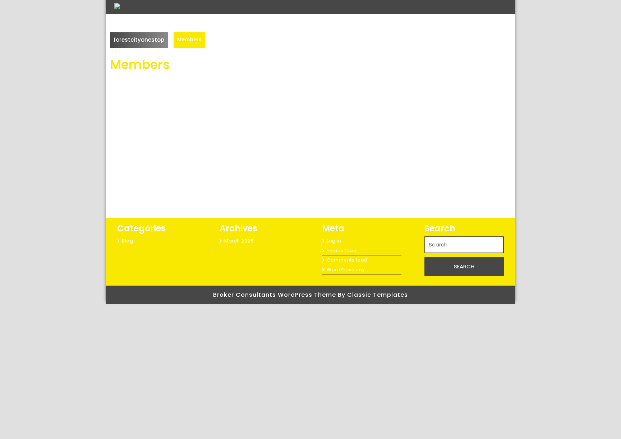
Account (230, 308)
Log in (334, 240)
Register (230, 409)
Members (230, 369)
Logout (228, 349)
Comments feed (347, 260)
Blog (127, 240)
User (224, 429)
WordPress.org (345, 269)
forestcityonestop (139, 39)
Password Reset (240, 389)
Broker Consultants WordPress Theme (275, 295)
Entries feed (341, 250)
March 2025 (238, 240)
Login (226, 328)
